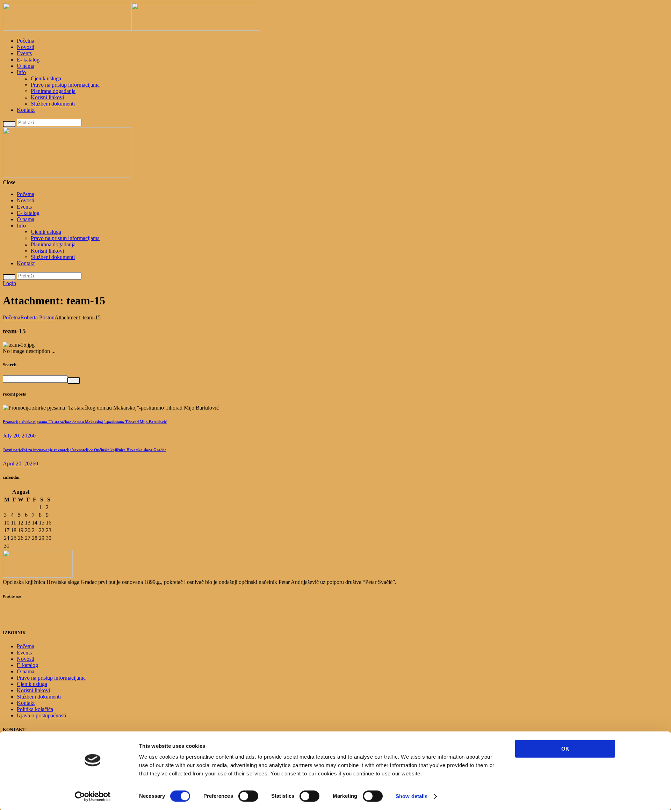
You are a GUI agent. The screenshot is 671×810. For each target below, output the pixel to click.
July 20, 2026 (18, 436)
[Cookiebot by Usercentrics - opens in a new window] (92, 796)
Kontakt (26, 110)
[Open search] (9, 124)
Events (24, 53)
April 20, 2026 (19, 464)
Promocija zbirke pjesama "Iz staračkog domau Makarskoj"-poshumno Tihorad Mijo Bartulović (85, 422)
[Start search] (9, 277)
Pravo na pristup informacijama (65, 85)
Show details (411, 796)
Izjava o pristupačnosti (41, 715)
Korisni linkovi (47, 97)
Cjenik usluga (46, 78)
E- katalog (28, 60)
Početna (25, 41)
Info (21, 72)
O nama (25, 66)
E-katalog (27, 665)
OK (565, 749)
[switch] (248, 796)
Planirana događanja (53, 91)
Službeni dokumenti (53, 104)
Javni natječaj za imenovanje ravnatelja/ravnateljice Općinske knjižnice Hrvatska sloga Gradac (84, 450)
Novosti (25, 47)
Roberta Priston (37, 317)
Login (9, 283)
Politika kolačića (35, 709)
